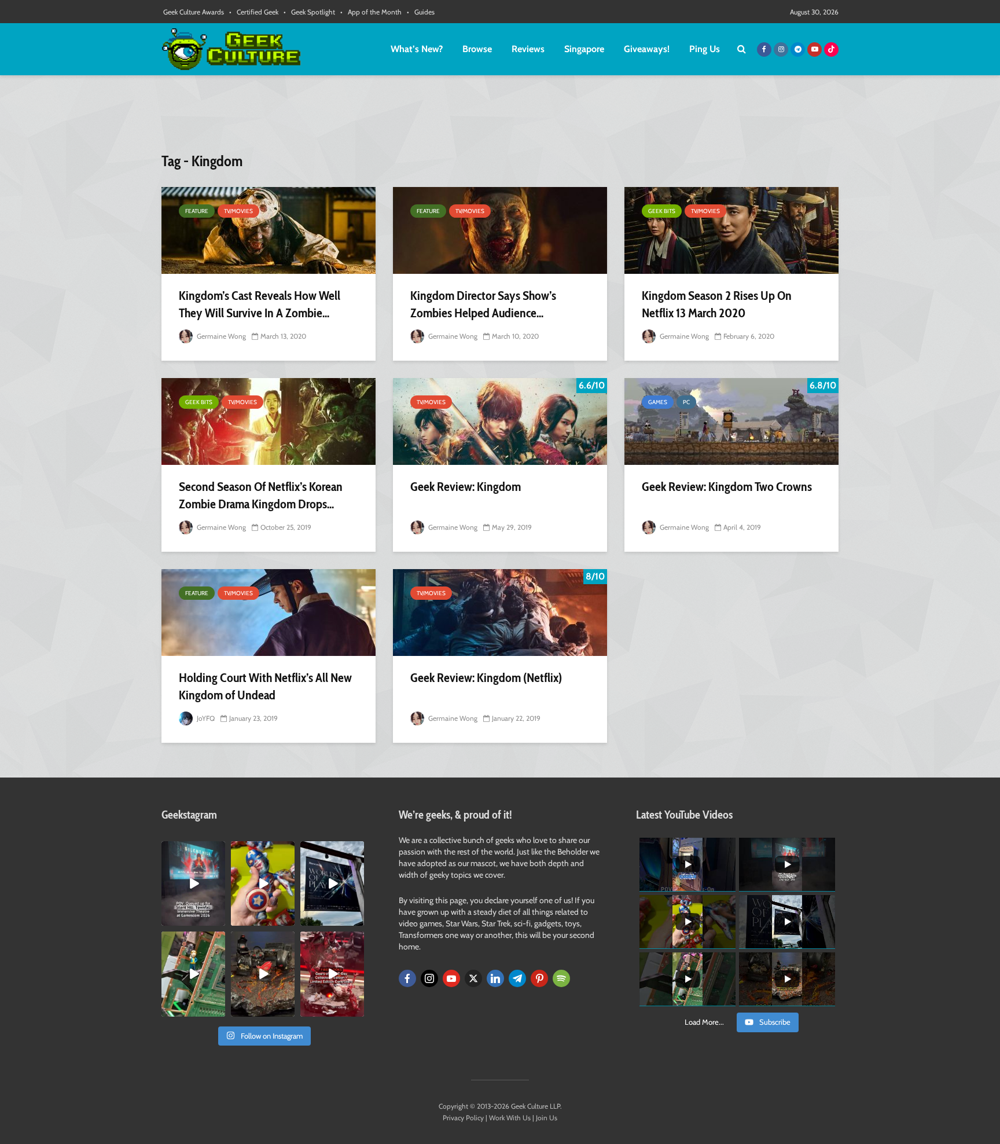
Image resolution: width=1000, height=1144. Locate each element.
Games (657, 402)
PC (686, 402)
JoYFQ (205, 718)
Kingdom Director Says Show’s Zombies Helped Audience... (483, 304)
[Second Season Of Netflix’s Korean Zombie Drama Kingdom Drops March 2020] (268, 421)
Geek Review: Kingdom (465, 486)
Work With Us (510, 1117)
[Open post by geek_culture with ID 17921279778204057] (332, 883)
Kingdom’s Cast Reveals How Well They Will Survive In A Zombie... (259, 304)
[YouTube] (451, 978)
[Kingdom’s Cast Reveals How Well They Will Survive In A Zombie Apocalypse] (268, 230)
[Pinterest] (539, 978)
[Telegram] (517, 978)
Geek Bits (661, 211)
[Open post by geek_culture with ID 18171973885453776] (263, 883)
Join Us (546, 1117)
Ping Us (704, 48)
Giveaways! (647, 48)
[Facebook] (407, 978)
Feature (196, 211)
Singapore (584, 48)
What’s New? (417, 48)
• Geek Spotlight (309, 12)
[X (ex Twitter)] (473, 978)
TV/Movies (238, 211)
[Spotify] (561, 978)
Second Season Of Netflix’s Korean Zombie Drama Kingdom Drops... (261, 495)
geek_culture (192, 850)
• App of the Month (371, 12)
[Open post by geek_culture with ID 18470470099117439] (263, 974)
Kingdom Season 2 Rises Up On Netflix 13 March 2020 (717, 304)
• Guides (421, 12)
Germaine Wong (220, 336)
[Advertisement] (500, 119)
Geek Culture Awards (193, 12)
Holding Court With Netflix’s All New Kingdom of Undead (265, 686)
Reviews (528, 48)
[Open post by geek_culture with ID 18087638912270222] (193, 883)
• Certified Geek (253, 12)
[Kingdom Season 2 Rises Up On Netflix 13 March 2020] (731, 230)
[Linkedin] (495, 978)
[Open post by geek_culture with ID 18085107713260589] (332, 974)
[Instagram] (429, 978)
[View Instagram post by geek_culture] (218, 919)
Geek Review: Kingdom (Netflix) (486, 677)
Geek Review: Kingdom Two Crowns (727, 486)
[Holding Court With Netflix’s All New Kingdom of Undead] (268, 612)
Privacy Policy (463, 1117)
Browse (477, 48)
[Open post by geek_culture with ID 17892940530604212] (193, 974)
